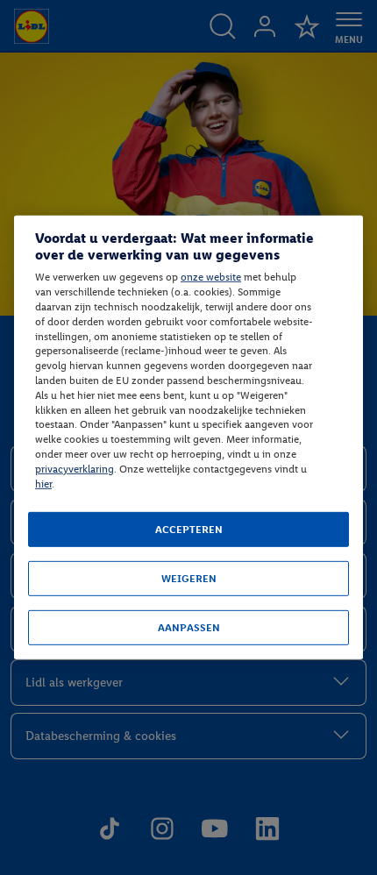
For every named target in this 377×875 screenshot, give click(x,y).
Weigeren (189, 579)
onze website (211, 277)
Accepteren (189, 529)
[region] (188, 437)
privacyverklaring (74, 469)
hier (43, 483)
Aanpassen (189, 628)
